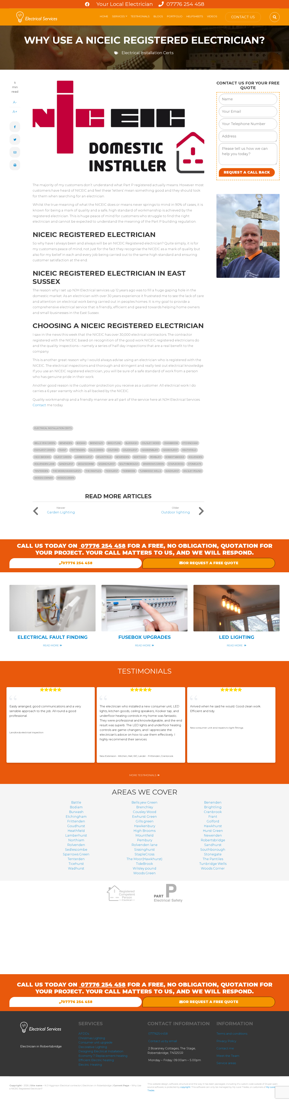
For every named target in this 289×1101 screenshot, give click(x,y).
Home (104, 16)
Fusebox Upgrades (144, 637)
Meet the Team (227, 1056)
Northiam (139, 457)
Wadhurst (172, 471)
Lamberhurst (83, 457)
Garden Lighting (61, 512)
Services (120, 18)
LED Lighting (236, 637)
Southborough (128, 464)
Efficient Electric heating (96, 1060)
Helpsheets (194, 16)
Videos (212, 16)
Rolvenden (195, 457)
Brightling (114, 443)
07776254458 (158, 1033)
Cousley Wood (151, 443)
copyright (185, 1087)
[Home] (37, 17)
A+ (15, 112)
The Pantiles (93, 471)
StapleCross (176, 464)
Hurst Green (63, 457)
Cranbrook (171, 443)
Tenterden (41, 471)
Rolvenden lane (44, 464)
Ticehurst (111, 471)
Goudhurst (130, 450)
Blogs (158, 16)
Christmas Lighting (91, 1038)
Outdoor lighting (175, 512)
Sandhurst (66, 464)
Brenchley (96, 443)
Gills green (96, 450)
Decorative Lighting (92, 1047)
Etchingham (190, 443)
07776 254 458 (184, 4)
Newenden (122, 457)
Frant (62, 450)
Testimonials (140, 16)
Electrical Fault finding (52, 637)
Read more (51, 645)
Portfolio (174, 16)
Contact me (225, 1048)
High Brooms (42, 457)
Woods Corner (43, 477)
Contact (40, 405)
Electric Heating (90, 1064)
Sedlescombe (86, 464)
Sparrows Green (153, 464)
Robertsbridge (174, 457)
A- (15, 102)
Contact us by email (162, 1041)
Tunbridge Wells (150, 471)
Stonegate (194, 464)
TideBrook (128, 471)
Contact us (243, 17)
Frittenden (78, 450)
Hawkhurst (170, 450)
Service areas (226, 1063)
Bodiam (81, 443)
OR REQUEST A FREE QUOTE (210, 563)
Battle (76, 802)
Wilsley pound (192, 471)
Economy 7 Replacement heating (102, 1056)
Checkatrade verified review (39, 726)
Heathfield (189, 450)
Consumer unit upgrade (95, 1042)
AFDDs (83, 1033)
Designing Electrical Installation (100, 1051)
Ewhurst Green (44, 450)
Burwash (131, 443)
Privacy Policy (226, 1041)
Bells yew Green (44, 443)
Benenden (65, 443)
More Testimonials (142, 775)
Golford (113, 450)
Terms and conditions (231, 1033)
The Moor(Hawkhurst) (66, 471)
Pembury (155, 457)
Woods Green (65, 477)
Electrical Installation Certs (147, 52)
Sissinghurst (106, 464)
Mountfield (104, 457)
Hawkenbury (150, 450)
